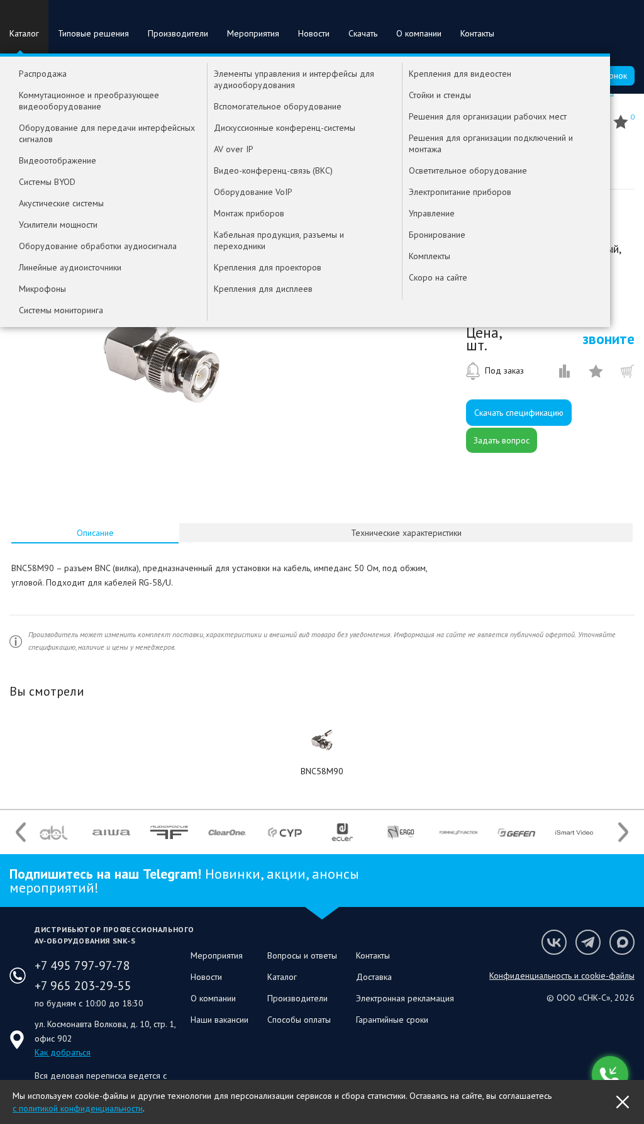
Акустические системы (61, 203)
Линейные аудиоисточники (70, 267)
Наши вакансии (219, 1019)
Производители (178, 33)
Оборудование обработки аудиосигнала (98, 246)
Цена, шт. (483, 339)
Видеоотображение (57, 160)
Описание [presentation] (95, 532)
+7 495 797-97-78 (82, 965)
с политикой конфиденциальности (78, 1108)
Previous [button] (21, 832)
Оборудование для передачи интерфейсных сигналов (107, 133)
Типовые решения (93, 33)
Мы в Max (622, 942)
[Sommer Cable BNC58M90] (322, 740)
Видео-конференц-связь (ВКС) (273, 170)
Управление (432, 213)
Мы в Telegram (588, 942)
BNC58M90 (322, 771)
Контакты (477, 33)
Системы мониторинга (61, 310)
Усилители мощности (58, 224)
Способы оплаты (299, 1019)
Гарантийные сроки (392, 1019)
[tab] (95, 532)
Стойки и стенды (440, 95)
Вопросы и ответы (302, 955)
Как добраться (63, 1052)
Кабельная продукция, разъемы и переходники (279, 240)
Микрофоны (42, 288)
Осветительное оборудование (468, 170)
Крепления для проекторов (267, 267)
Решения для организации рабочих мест (488, 116)
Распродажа (43, 73)
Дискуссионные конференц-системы (284, 127)
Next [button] (623, 832)
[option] (162, 344)
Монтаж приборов (249, 213)
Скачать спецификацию (519, 412)
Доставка (374, 976)
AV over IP (233, 149)
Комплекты (429, 256)
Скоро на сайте (438, 277)
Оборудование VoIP (253, 192)
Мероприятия (253, 33)
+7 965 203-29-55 (83, 985)
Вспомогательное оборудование (277, 106)
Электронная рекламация (405, 998)
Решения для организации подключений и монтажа (491, 143)
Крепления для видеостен (460, 73)
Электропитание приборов (460, 192)
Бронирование (437, 234)
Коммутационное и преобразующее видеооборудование (89, 100)
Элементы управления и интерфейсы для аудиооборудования (294, 79)
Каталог (24, 33)
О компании (418, 33)
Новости (314, 33)
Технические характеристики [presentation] (406, 532)
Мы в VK (554, 942)
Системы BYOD (47, 181)
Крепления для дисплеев (263, 288)
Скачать (362, 33)
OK (622, 1102)
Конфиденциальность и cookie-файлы (562, 975)
